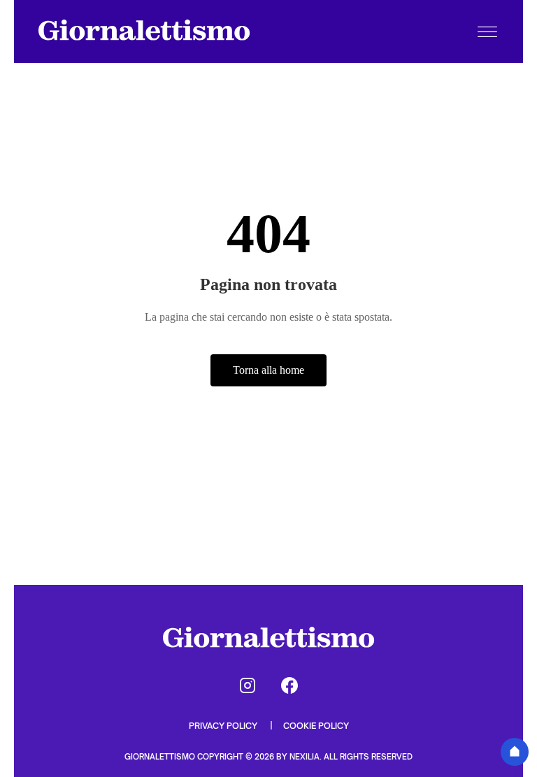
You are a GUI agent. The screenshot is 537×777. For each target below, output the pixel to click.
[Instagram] (248, 685)
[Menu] (487, 31)
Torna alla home (268, 370)
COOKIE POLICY (316, 725)
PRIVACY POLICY (224, 725)
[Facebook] (289, 685)
